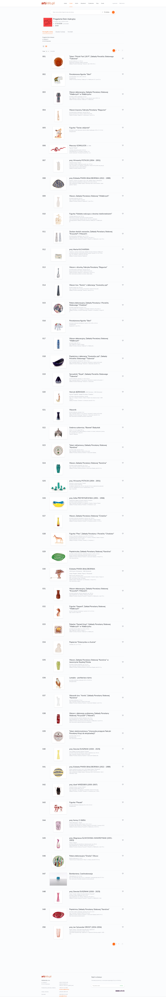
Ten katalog (106, 12)
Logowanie (114, 3)
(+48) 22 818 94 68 (63, 982)
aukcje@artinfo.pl (63, 996)
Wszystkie (52, 51)
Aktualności (83, 3)
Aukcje (65, 3)
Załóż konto (122, 3)
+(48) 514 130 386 (63, 987)
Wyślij (121, 985)
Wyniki (70, 3)
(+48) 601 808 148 (63, 991)
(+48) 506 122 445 (63, 994)
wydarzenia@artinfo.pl (64, 989)
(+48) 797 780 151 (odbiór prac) (66, 985)
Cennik (102, 3)
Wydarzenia (91, 3)
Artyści (76, 3)
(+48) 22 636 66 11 (63, 984)
